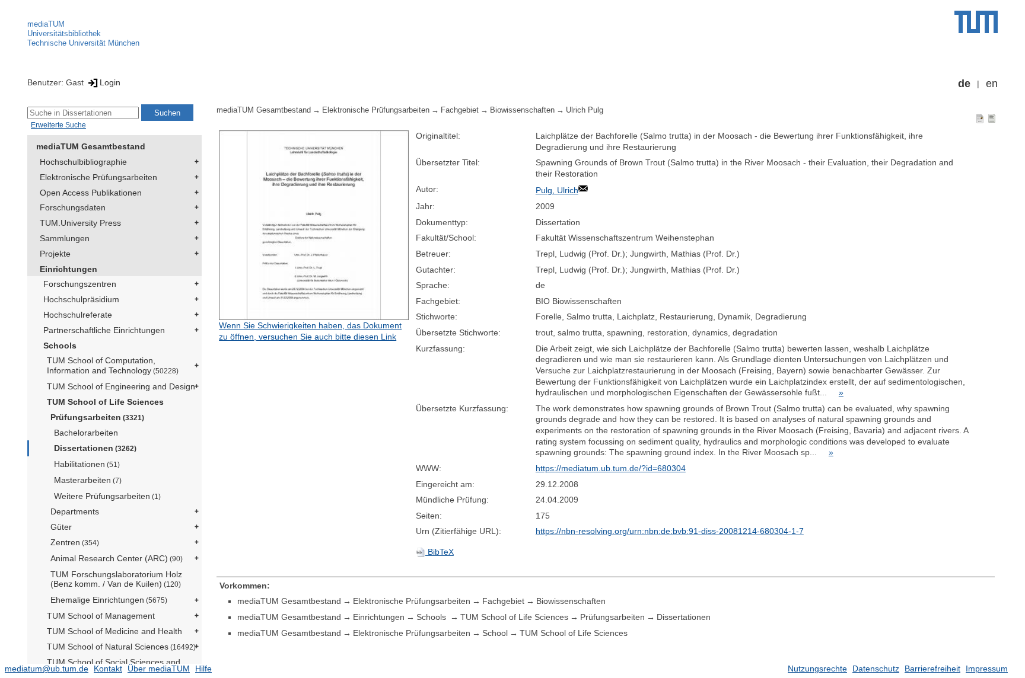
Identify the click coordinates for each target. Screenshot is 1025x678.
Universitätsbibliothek (64, 33)
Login (110, 82)
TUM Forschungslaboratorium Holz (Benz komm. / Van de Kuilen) (116, 579)
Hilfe (203, 668)
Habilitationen (87, 464)
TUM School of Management (101, 616)
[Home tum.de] (976, 22)
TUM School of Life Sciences (105, 402)
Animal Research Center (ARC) (116, 558)
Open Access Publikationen (91, 192)
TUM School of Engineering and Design (121, 386)
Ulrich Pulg (584, 110)
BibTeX (439, 552)
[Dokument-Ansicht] (980, 118)
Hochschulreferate (77, 314)
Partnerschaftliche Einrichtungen (104, 330)
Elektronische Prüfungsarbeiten (98, 177)
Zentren (74, 542)
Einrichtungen (68, 269)
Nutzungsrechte (817, 668)
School (495, 633)
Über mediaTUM (159, 668)
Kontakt (108, 668)
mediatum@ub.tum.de (46, 668)
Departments (74, 511)
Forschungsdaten (73, 207)
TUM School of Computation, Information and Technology (113, 365)
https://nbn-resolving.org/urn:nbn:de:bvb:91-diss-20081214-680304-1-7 (670, 531)
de (964, 83)
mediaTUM (46, 24)
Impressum (987, 668)
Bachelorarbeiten (86, 432)
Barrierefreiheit (932, 668)
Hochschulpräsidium (81, 299)
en (992, 83)
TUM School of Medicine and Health (114, 631)
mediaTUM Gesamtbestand (90, 146)
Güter (61, 527)
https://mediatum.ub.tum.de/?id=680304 (611, 468)
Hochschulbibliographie (83, 162)
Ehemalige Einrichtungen (108, 600)
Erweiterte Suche (58, 125)
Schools (60, 345)
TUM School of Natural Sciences (121, 646)
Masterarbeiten (88, 480)
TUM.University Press (80, 223)
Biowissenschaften (522, 110)
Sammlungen (65, 238)
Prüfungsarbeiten (97, 417)
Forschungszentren (79, 284)
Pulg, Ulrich (557, 190)
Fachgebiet (460, 110)
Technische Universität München (83, 43)
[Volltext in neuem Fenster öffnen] (314, 225)
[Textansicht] (992, 118)
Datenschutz (875, 668)
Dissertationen (95, 448)
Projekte (55, 253)
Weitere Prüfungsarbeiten (107, 496)
